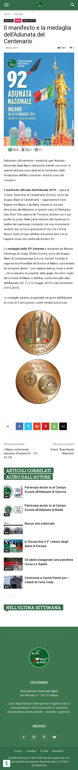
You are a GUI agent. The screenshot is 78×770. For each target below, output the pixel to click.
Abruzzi (8, 569)
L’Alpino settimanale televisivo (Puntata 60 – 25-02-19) (21, 453)
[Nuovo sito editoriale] (13, 527)
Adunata (18, 14)
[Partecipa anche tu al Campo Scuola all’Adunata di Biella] (13, 509)
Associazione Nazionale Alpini (39, 691)
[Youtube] (54, 737)
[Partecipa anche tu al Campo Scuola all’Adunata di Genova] (13, 491)
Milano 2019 (29, 20)
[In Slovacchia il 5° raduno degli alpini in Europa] (13, 546)
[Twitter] (44, 737)
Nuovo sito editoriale (40, 523)
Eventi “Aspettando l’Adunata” (62, 451)
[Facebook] (23, 737)
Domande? (58, 751)
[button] (72, 5)
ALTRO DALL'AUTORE (28, 477)
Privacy (18, 751)
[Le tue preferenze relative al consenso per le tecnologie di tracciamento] (6, 763)
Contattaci (31, 751)
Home (7, 14)
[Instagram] (34, 737)
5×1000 (44, 751)
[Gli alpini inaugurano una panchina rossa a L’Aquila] (13, 564)
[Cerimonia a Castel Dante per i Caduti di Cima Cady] (13, 582)
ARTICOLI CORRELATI (28, 470)
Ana (18, 20)
